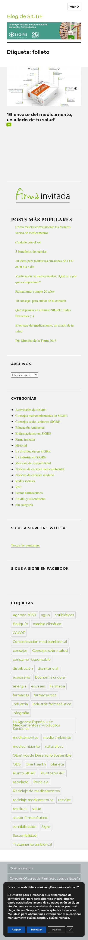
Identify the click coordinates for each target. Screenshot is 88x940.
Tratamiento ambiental (32, 844)
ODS (17, 764)
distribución (23, 668)
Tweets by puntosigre (25, 545)
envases (38, 686)
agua (45, 615)
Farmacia (57, 686)
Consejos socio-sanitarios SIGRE (37, 421)
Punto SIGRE (24, 773)
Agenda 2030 (24, 615)
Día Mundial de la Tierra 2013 (35, 340)
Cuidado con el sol (28, 242)
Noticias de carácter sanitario (34, 475)
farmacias (21, 695)
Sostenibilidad (25, 836)
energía (19, 686)
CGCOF (19, 633)
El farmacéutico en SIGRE (33, 433)
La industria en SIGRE (30, 457)
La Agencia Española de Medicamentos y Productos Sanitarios (36, 725)
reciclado (20, 782)
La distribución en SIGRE (33, 451)
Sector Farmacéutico (29, 492)
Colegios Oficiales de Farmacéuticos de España (45, 878)
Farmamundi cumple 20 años (34, 291)
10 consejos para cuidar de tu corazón (40, 300)
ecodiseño (21, 677)
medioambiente (26, 746)
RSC (18, 487)
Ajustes (56, 929)
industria (20, 704)
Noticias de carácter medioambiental (39, 469)
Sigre (45, 827)
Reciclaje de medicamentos (36, 791)
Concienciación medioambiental (40, 642)
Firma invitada (25, 439)
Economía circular (50, 677)
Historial (21, 445)
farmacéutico (45, 695)
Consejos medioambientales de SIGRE (41, 415)
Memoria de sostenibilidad (33, 463)
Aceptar (16, 929)
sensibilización (25, 827)
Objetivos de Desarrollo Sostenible (42, 755)
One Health (36, 764)
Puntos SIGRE (53, 773)
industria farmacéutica (52, 704)
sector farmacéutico (30, 818)
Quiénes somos (21, 868)
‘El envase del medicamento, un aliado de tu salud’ (39, 117)
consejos (20, 651)
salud (36, 809)
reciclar (64, 800)
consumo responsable (32, 660)
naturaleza (54, 746)
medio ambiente (57, 738)
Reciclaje (40, 782)
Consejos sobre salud (50, 651)
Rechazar (36, 929)
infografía (21, 713)
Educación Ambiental (30, 427)
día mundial (48, 668)
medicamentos (25, 738)
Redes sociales (25, 481)
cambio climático (47, 624)
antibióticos (64, 615)
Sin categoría (24, 504)
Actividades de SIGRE (30, 409)
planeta (57, 764)
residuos (20, 809)
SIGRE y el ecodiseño (30, 498)
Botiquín (20, 624)
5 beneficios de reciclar (30, 251)
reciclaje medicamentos (33, 800)
